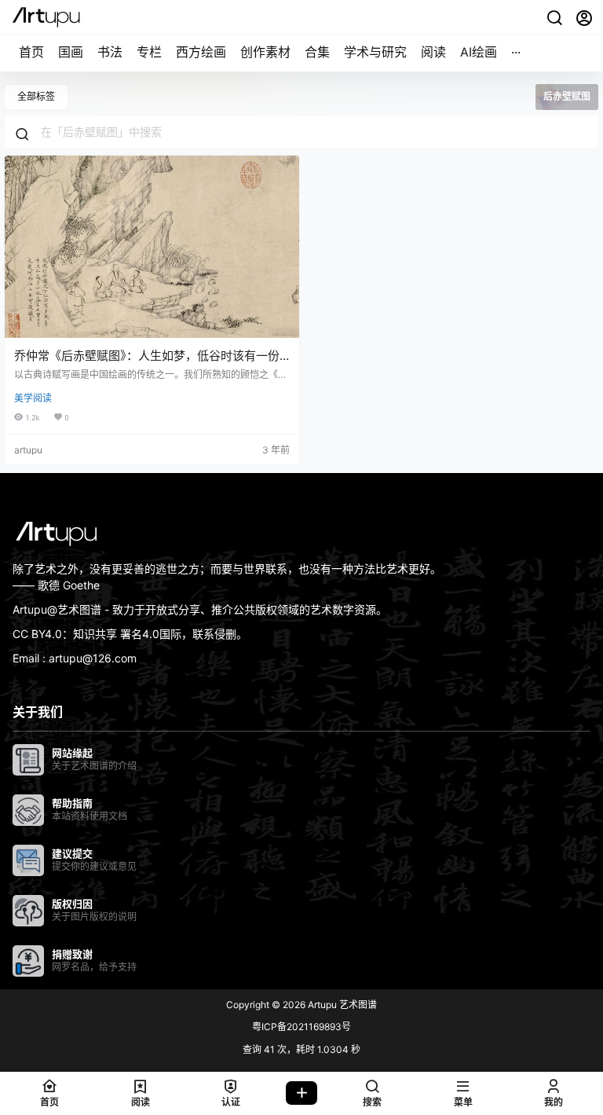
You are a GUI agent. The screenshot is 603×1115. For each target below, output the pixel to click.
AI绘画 (478, 52)
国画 (70, 52)
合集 (317, 52)
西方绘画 (201, 52)
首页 (31, 52)
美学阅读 (33, 398)
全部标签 (36, 96)
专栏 (149, 52)
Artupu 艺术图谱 (341, 1004)
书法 (109, 52)
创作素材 (265, 52)
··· (516, 52)
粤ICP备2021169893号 (301, 1026)
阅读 (433, 52)
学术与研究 (375, 52)
